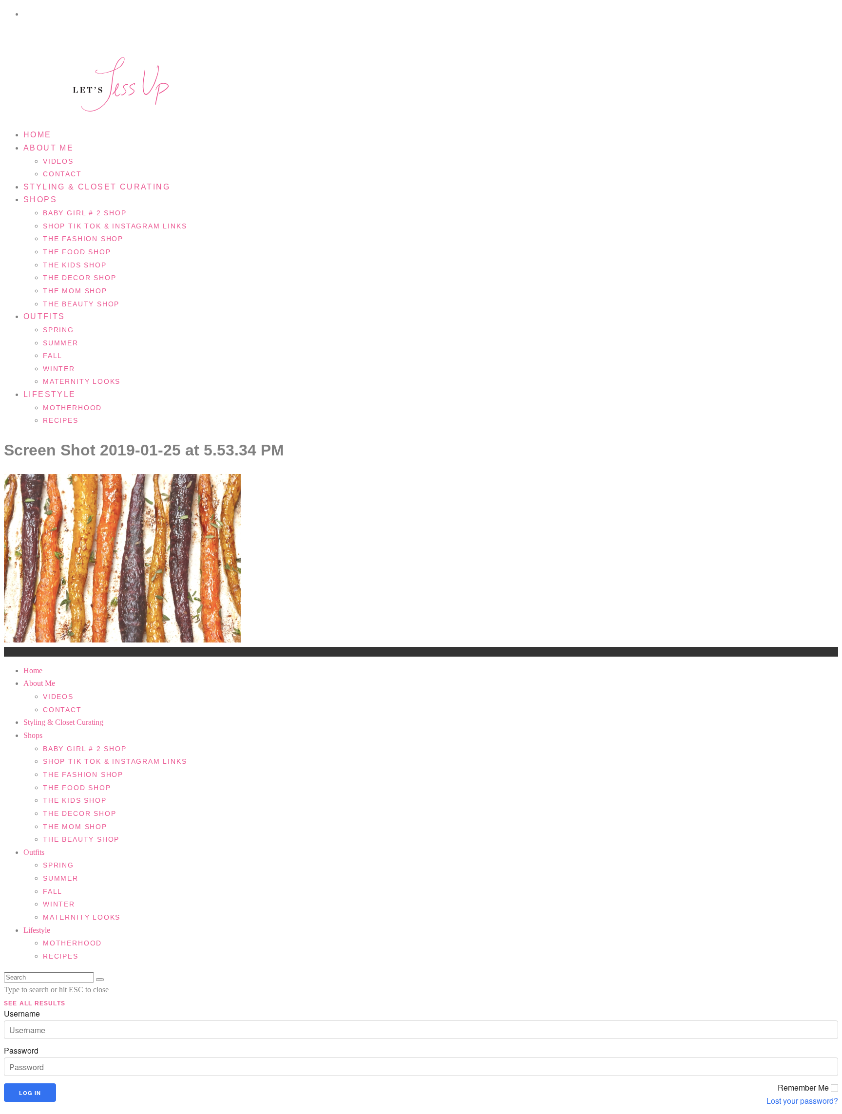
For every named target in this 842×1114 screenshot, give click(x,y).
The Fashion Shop (83, 239)
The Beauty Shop (81, 304)
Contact (62, 710)
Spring (58, 330)
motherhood (72, 408)
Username (22, 1013)
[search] (100, 979)
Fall (52, 355)
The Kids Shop (75, 265)
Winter (59, 369)
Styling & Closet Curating (96, 187)
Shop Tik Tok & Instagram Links (115, 226)
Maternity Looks (81, 381)
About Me (48, 148)
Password (21, 1050)
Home (37, 135)
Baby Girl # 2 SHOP (85, 213)
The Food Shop (77, 252)
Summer (60, 343)
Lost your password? (802, 1101)
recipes (60, 420)
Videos (58, 161)
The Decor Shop (79, 278)
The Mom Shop (75, 291)
